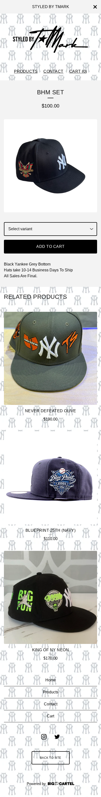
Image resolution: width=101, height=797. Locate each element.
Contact (53, 71)
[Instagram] (43, 736)
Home (50, 680)
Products (26, 71)
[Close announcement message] (95, 7)
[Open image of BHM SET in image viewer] (50, 165)
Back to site (50, 758)
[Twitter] (57, 736)
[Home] (50, 39)
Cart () (78, 71)
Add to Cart (50, 246)
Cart (50, 716)
